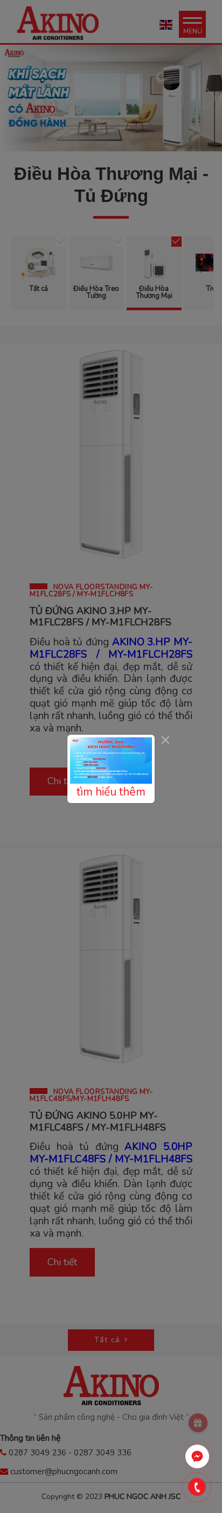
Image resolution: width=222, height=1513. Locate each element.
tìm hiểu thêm (111, 791)
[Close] (165, 740)
